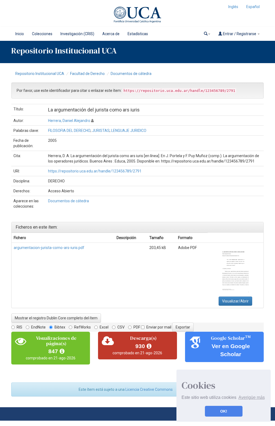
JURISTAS (101, 130)
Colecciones (42, 34)
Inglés (233, 7)
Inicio (19, 34)
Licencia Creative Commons (149, 389)
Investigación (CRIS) (77, 34)
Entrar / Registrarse (239, 34)
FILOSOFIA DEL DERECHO (69, 130)
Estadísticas (138, 34)
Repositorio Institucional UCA (39, 73)
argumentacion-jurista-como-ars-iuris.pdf (49, 248)
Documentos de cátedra (131, 73)
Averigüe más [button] (251, 397)
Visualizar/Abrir (235, 301)
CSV (121, 327)
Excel (104, 327)
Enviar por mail (158, 327)
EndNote (38, 327)
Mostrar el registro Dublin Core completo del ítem (56, 318)
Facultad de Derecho (87, 73)
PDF (136, 327)
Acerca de (111, 34)
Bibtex (60, 327)
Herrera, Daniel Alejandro (69, 120)
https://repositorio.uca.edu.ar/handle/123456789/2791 (95, 171)
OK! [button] (223, 411)
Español (253, 7)
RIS (19, 327)
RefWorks (82, 327)
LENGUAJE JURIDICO (128, 130)
